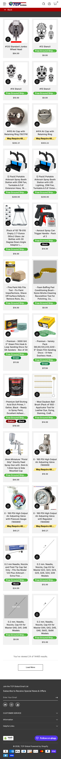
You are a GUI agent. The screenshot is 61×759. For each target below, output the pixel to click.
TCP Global (25, 746)
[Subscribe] (55, 697)
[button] (44, 4)
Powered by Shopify (39, 746)
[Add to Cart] (8, 39)
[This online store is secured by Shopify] (8, 738)
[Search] (44, 4)
